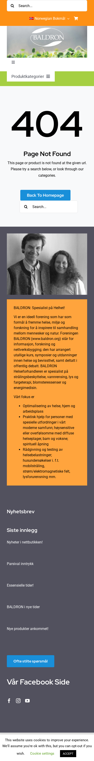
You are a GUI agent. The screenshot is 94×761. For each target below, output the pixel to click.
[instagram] (18, 701)
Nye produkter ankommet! (27, 629)
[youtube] (27, 701)
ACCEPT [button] (68, 753)
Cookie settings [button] (42, 753)
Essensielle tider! (20, 585)
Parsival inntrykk (20, 564)
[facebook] (9, 701)
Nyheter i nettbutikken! (25, 542)
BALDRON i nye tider (23, 607)
